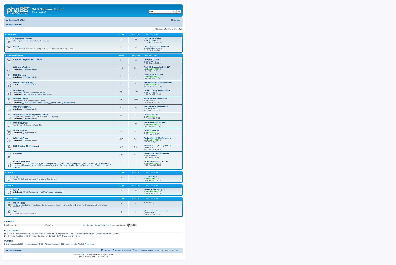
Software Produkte (14, 55)
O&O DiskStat (88, 164)
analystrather (152, 155)
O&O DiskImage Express (71, 164)
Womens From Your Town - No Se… (158, 211)
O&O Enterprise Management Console (31, 114)
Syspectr (17, 154)
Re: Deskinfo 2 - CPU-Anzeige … (157, 161)
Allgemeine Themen (22, 39)
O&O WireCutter (150, 177)
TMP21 (150, 108)
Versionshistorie (31, 69)
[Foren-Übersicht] (18, 10)
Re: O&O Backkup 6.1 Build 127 (157, 67)
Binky (149, 148)
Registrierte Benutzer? (153, 59)
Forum (16, 46)
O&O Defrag (18, 90)
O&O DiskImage (20, 99)
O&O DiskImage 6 (31, 192)
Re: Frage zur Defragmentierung (157, 90)
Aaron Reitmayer (153, 48)
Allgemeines (10, 35)
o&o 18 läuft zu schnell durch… (157, 107)
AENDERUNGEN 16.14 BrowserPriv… (159, 82)
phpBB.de (104, 256)
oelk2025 (150, 61)
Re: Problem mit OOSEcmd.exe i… (158, 138)
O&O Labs (9, 173)
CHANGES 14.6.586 (151, 130)
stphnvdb (150, 213)
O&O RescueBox (61, 165)
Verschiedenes (12, 199)
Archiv (16, 190)
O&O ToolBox (96, 165)
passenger (151, 92)
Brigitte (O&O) (153, 69)
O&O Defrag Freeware (49, 164)
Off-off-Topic (19, 203)
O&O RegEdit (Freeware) (42, 165)
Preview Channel (45, 94)
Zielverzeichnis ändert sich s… (156, 98)
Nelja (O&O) (152, 178)
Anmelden (9, 221)
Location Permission (152, 38)
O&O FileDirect (20, 123)
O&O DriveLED (103, 164)
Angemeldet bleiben (118, 225)
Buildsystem (152, 84)
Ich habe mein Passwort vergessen (96, 225)
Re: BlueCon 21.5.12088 (153, 75)
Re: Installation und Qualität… (156, 190)
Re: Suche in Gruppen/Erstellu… (157, 153)
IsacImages (151, 40)
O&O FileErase (20, 130)
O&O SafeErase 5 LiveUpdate (52, 192)
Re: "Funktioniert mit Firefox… (156, 123)
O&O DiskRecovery (22, 107)
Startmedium (56, 103)
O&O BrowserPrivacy (23, 83)
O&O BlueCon (19, 75)
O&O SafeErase (20, 138)
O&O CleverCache (31, 164)
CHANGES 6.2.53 (151, 114)
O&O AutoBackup (21, 67)
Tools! (16, 177)
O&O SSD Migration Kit (80, 165)
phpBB (85, 255)
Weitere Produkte (21, 161)
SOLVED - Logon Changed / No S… (158, 146)
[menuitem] (22, 20)
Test (15, 211)
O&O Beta (9, 186)
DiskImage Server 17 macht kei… (157, 46)
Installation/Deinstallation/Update (36, 103)
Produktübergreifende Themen (27, 59)
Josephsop (89, 244)
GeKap (150, 100)
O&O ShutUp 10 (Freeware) (26, 146)
